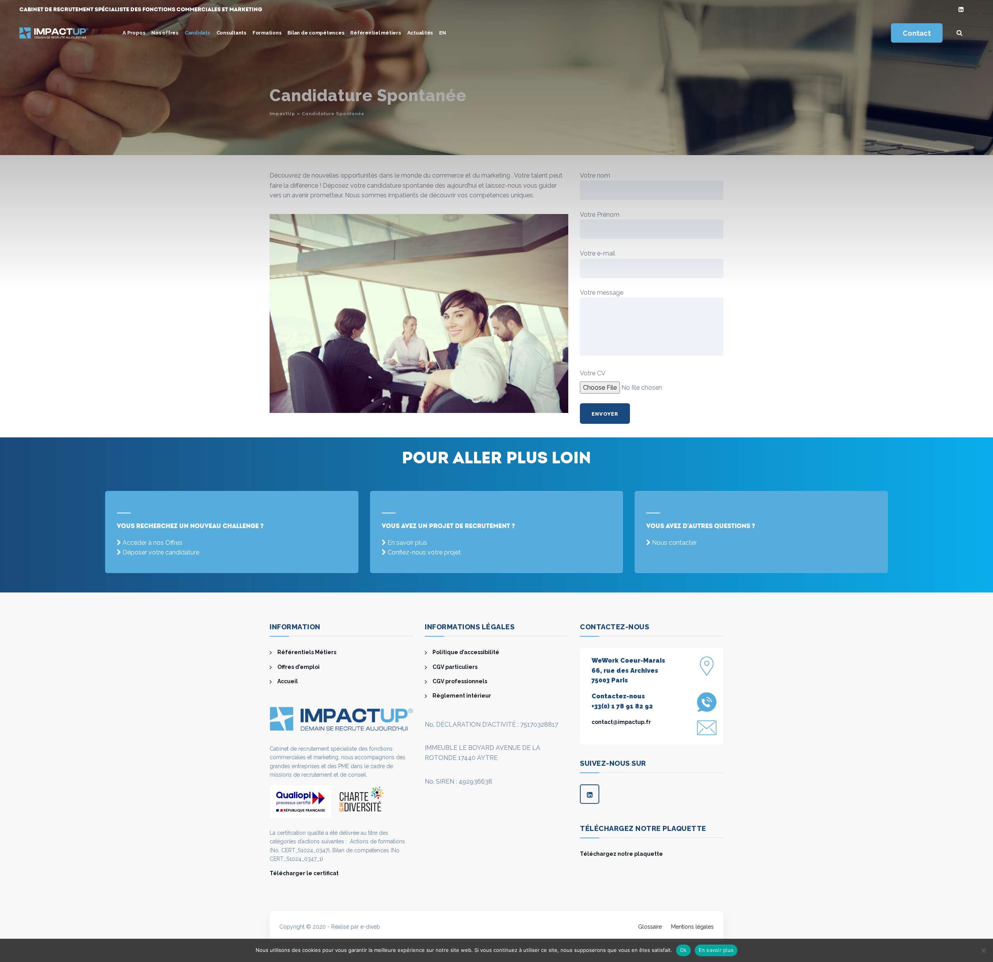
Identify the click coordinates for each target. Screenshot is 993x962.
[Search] (959, 33)
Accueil (287, 681)
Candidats (197, 33)
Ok (683, 950)
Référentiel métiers (375, 33)
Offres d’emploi (298, 667)
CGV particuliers (454, 667)
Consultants (231, 33)
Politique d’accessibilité (465, 652)
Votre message (601, 292)
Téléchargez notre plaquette (621, 854)
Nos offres (164, 33)
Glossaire (650, 927)
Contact (917, 33)
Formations (267, 33)
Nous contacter (674, 542)
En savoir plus (407, 542)
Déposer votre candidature (161, 552)
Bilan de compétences (315, 33)
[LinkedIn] (961, 10)
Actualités (420, 33)
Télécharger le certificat (304, 873)
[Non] (983, 950)
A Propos (134, 33)
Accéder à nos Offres (152, 542)
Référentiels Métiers (306, 652)
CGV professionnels (459, 681)
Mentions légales (692, 927)
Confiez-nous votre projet (424, 552)
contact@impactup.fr (621, 722)
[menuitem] (442, 33)
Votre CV (592, 373)
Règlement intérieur (461, 696)
